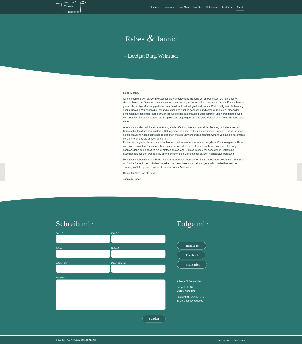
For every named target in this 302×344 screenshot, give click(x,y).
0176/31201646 (195, 297)
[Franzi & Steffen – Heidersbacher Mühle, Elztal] (2, 172)
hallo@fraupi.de (194, 300)
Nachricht (60, 277)
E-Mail (114, 233)
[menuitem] (154, 7)
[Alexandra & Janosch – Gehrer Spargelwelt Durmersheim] (299, 172)
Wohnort (115, 247)
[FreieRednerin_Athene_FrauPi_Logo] (71, 7)
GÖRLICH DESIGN (88, 340)
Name (59, 233)
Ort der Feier (61, 262)
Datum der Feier (119, 262)
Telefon (59, 247)
